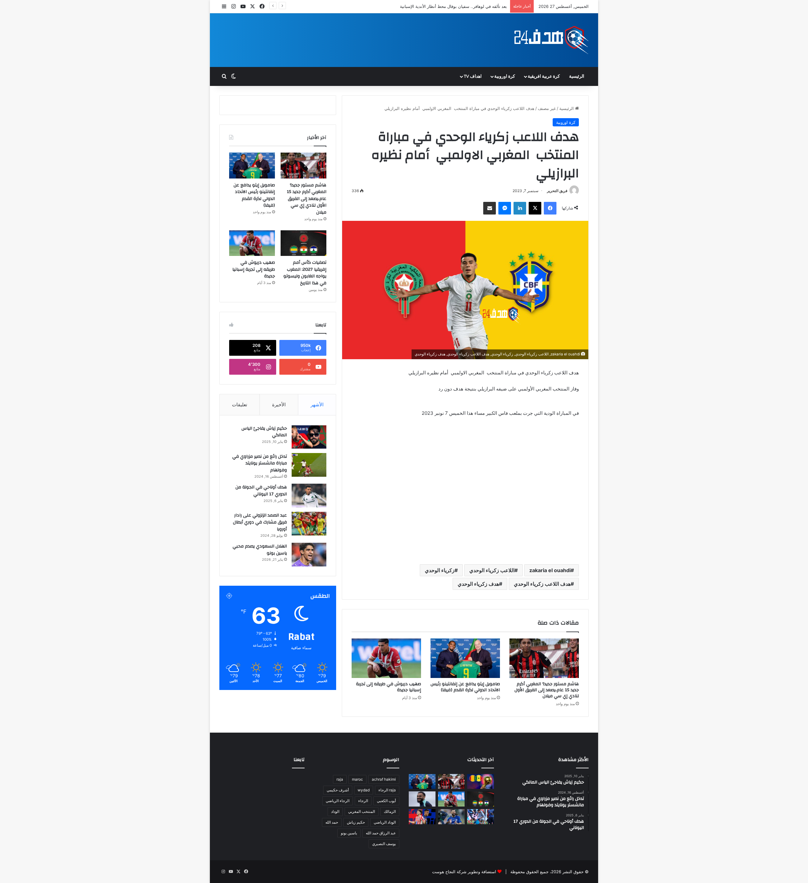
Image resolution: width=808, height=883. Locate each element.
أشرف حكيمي (338, 790)
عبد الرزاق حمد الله (381, 833)
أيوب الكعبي (386, 800)
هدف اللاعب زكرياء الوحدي (542, 584)
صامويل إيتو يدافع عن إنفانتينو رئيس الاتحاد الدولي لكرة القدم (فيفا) (465, 687)
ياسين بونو (349, 833)
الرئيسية (576, 76)
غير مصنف (547, 108)
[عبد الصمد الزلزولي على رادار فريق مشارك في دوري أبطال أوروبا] (309, 523)
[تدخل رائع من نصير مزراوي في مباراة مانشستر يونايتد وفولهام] (309, 465)
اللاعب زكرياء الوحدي (491, 570)
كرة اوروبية (504, 76)
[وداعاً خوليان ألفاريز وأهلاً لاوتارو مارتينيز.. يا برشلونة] (422, 816)
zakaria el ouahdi (550, 570)
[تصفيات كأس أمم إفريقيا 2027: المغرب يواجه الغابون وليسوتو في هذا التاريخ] (303, 243)
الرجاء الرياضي (337, 800)
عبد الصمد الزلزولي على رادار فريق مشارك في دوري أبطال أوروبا (260, 522)
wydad (364, 790)
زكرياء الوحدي (439, 570)
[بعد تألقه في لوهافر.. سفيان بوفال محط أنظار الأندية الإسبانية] (422, 799)
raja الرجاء (387, 790)
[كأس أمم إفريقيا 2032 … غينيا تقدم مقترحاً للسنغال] (480, 781)
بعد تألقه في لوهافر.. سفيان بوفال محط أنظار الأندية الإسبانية (453, 6)
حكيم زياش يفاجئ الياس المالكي (264, 431)
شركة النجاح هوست (449, 871)
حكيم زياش (356, 822)
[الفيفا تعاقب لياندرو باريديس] (480, 816)
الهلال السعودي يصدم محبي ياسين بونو (260, 549)
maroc (357, 779)
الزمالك (390, 811)
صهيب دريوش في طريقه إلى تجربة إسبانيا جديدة (388, 687)
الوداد (335, 811)
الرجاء (363, 800)
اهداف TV (473, 76)
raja (339, 779)
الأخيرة (279, 405)
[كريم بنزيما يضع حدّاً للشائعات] (451, 816)
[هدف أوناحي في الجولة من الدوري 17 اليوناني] (309, 495)
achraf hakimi (384, 779)
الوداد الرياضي (385, 822)
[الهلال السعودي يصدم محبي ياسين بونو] (309, 554)
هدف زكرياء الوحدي (478, 584)
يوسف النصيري (384, 843)
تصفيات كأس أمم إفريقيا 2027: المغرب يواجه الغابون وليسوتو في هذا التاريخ (304, 272)
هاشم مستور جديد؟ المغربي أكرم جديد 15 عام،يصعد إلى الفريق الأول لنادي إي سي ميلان (546, 690)
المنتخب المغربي (361, 811)
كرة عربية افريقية (544, 76)
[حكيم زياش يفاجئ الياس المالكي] (309, 437)
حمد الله (331, 822)
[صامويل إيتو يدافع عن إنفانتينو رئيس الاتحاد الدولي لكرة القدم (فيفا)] (465, 658)
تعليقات (239, 405)
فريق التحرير (557, 190)
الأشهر (317, 405)
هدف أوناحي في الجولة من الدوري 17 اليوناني (261, 490)
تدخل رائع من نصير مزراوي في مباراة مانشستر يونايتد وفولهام (259, 463)
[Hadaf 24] (551, 40)
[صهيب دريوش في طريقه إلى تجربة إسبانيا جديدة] (386, 658)
